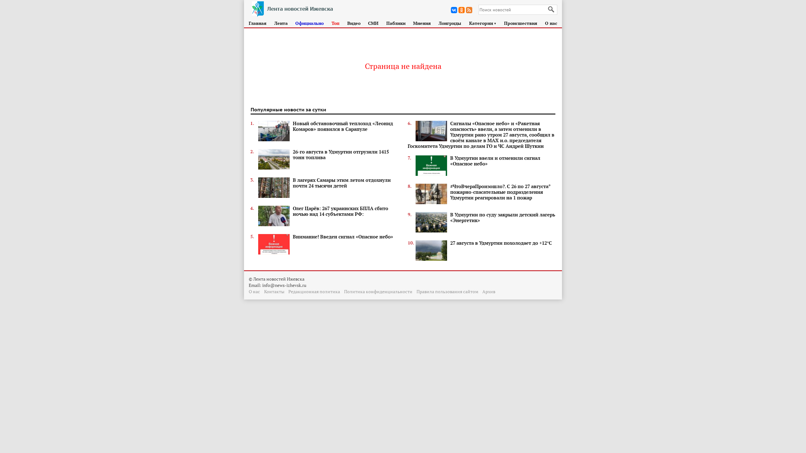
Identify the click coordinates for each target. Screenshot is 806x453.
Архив (488, 291)
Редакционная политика (314, 291)
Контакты (274, 291)
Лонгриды (450, 23)
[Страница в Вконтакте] (454, 10)
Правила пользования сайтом (447, 291)
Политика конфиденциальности (378, 291)
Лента (281, 23)
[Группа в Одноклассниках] (461, 10)
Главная (257, 23)
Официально (309, 23)
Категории (483, 23)
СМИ (373, 23)
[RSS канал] (469, 10)
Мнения (422, 23)
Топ (335, 23)
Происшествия (520, 23)
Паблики (396, 23)
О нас (551, 23)
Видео (353, 23)
